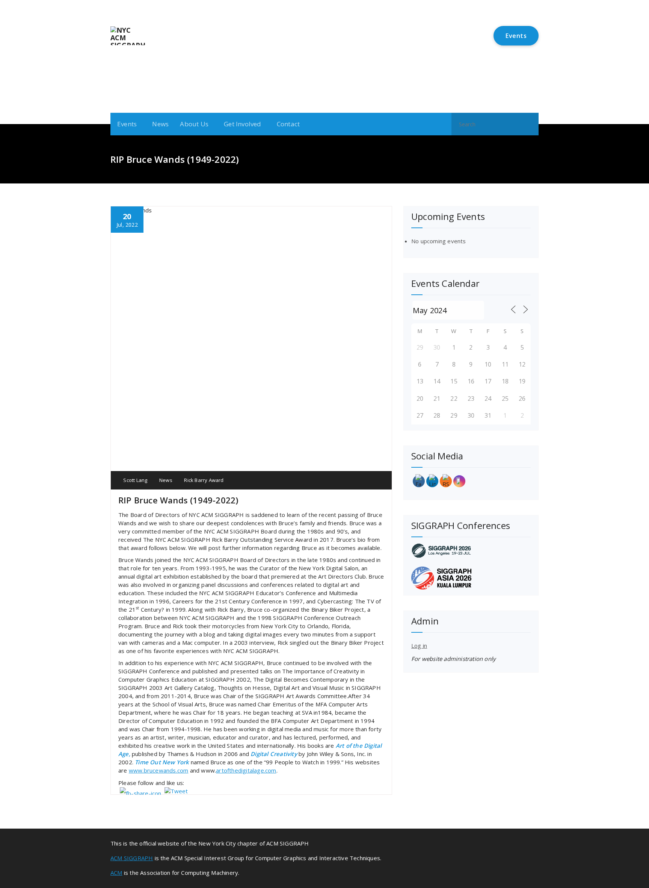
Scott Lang (134, 480)
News (160, 124)
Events (516, 36)
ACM (116, 872)
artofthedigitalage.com (246, 770)
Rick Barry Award (203, 480)
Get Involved (242, 124)
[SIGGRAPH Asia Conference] (471, 578)
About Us (194, 124)
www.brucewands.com (159, 770)
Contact (288, 124)
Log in (419, 645)
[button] (530, 124)
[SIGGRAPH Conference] (471, 550)
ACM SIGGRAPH (131, 858)
